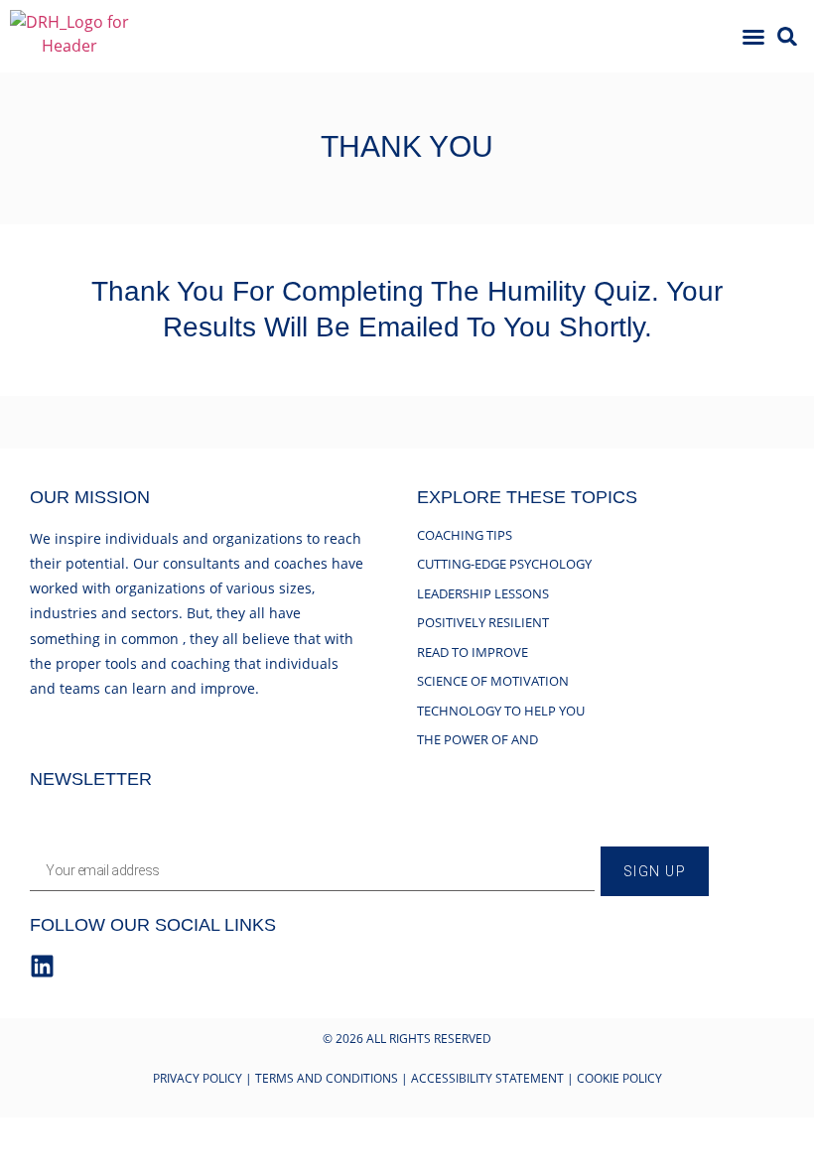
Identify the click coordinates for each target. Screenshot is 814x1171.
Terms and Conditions (326, 1078)
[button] (753, 37)
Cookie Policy (619, 1078)
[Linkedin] (42, 966)
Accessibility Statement (487, 1078)
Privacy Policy (197, 1078)
